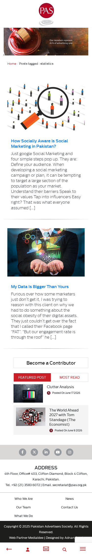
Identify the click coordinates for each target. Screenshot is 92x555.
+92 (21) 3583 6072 (25, 484)
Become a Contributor (51, 362)
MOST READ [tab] (70, 377)
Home (11, 63)
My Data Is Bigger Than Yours (40, 286)
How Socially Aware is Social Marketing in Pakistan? (39, 143)
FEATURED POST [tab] (32, 377)
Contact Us (69, 507)
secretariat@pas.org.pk (70, 484)
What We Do (23, 515)
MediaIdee (35, 537)
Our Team (23, 507)
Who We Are (23, 498)
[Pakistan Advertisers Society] (46, 25)
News (70, 498)
